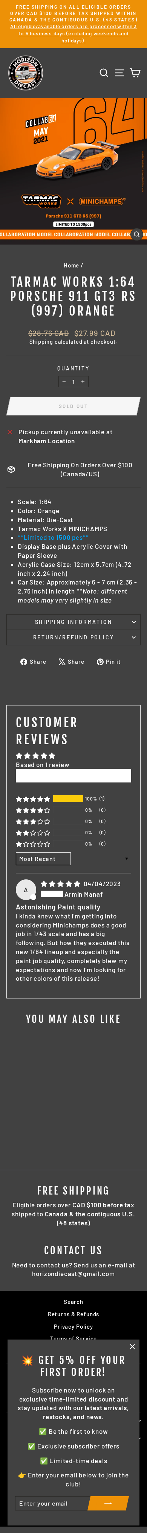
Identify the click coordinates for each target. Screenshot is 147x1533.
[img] (61, 883)
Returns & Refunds (73, 1314)
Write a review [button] (73, 775)
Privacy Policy (73, 1326)
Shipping (41, 341)
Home (71, 265)
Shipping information (73, 622)
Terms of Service (73, 1338)
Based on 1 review (42, 764)
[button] (33, 798)
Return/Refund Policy (73, 637)
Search (73, 1301)
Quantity (73, 368)
